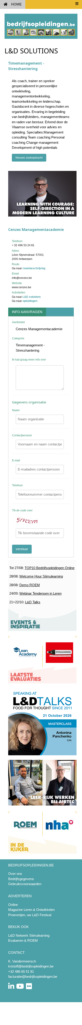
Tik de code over (22, 510)
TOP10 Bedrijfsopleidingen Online (49, 568)
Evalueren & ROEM (23, 940)
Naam (16, 410)
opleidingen (30, 301)
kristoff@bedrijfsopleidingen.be (31, 966)
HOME (16, 4)
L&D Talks (32, 602)
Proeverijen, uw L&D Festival (29, 915)
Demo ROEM (29, 585)
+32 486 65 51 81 (21, 971)
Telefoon (17, 485)
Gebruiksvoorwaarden (24, 884)
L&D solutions (32, 296)
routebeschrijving (34, 268)
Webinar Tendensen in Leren (40, 593)
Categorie (18, 338)
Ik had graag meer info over (29, 359)
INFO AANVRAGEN (27, 312)
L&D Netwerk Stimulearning (28, 935)
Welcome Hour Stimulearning (41, 576)
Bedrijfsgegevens (21, 879)
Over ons (15, 874)
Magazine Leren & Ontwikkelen (31, 910)
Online (13, 905)
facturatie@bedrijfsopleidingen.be (32, 976)
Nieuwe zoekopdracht (29, 157)
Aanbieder (18, 322)
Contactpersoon (22, 435)
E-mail (16, 460)
